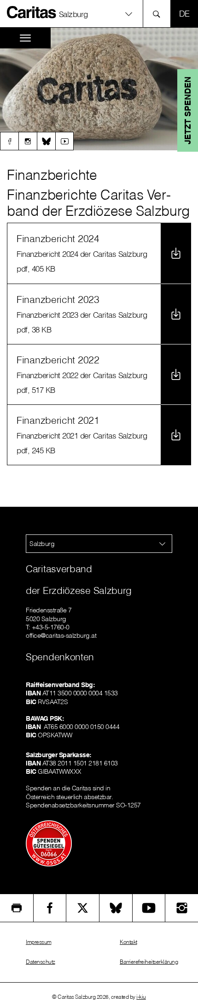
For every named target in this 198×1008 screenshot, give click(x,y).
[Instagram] (27, 141)
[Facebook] (9, 141)
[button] (99, 13)
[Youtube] (64, 141)
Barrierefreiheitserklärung (149, 961)
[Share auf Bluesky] (115, 908)
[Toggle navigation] (25, 38)
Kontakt (128, 941)
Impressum (39, 941)
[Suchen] (159, 13)
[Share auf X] (82, 908)
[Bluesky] (46, 141)
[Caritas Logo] (32, 12)
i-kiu (141, 996)
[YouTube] (149, 908)
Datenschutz (40, 961)
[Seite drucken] (16, 908)
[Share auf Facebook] (50, 908)
